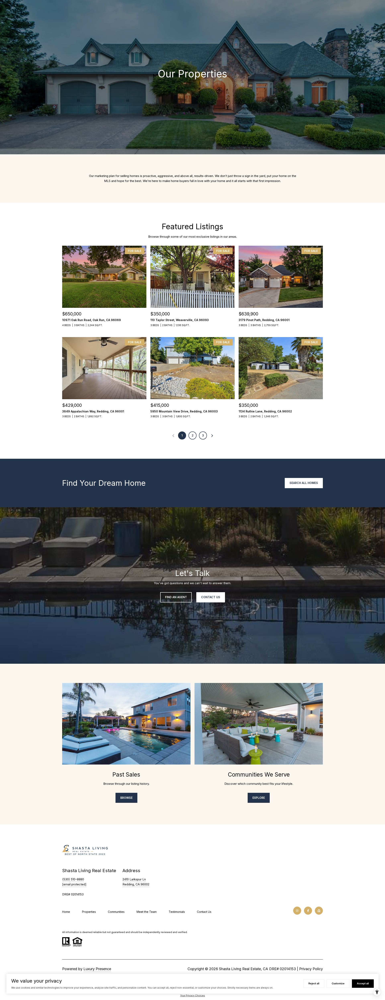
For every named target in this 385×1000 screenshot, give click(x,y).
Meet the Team (147, 911)
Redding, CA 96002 (136, 884)
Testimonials (177, 911)
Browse (126, 797)
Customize (338, 983)
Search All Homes (304, 483)
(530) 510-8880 (73, 879)
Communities (116, 911)
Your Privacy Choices (192, 995)
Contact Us (204, 911)
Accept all (363, 983)
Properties (89, 911)
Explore (258, 797)
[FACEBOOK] (308, 911)
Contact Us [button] (210, 597)
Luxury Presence (97, 969)
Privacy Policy (311, 969)
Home (66, 911)
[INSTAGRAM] (297, 911)
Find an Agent (176, 597)
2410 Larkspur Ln (134, 879)
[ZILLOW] (319, 911)
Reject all (313, 983)
